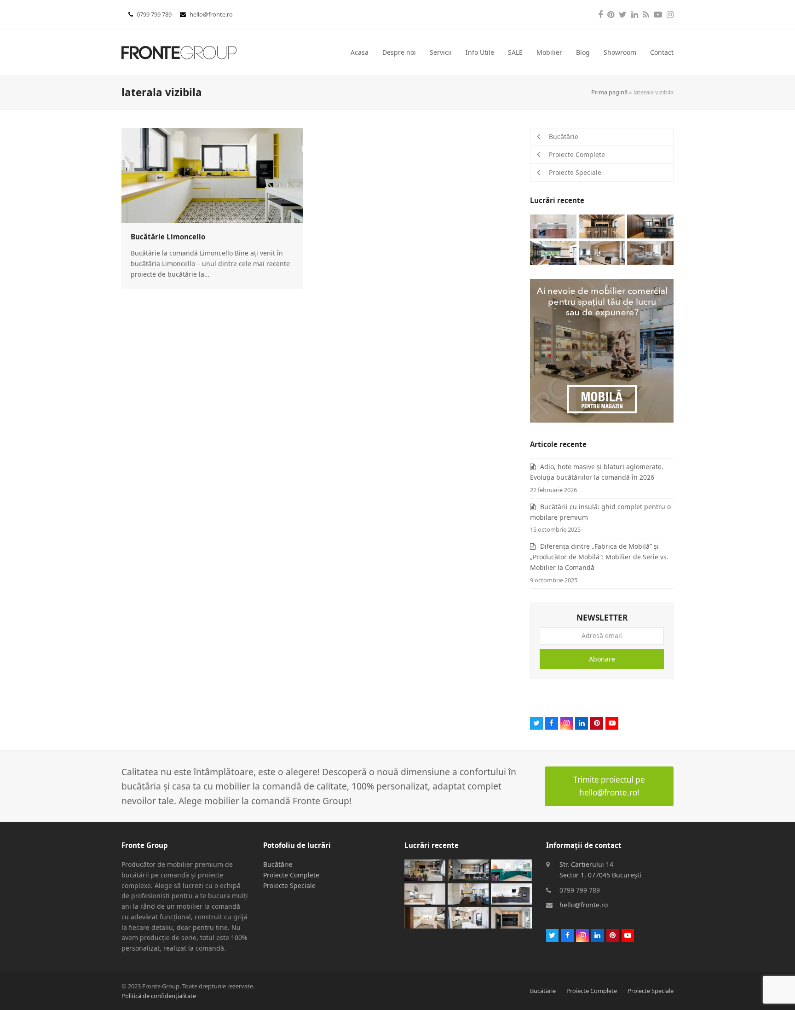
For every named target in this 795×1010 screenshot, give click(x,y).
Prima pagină (609, 92)
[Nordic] (650, 252)
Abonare (602, 659)
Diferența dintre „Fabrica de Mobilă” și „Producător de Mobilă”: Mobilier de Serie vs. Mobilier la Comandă (599, 557)
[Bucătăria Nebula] (650, 225)
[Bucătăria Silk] (468, 916)
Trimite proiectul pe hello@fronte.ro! (609, 786)
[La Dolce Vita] (553, 225)
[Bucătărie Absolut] (553, 252)
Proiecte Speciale (289, 885)
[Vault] (602, 225)
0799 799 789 (155, 14)
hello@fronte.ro (211, 14)
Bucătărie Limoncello (168, 236)
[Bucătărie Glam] (468, 893)
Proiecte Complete (291, 875)
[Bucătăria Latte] (424, 893)
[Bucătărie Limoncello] (212, 174)
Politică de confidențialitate (158, 996)
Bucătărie (278, 864)
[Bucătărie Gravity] (468, 869)
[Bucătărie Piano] (511, 893)
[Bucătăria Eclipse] (511, 916)
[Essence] (424, 869)
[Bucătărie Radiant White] (424, 916)
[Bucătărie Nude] (602, 252)
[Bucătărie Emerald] (511, 869)
